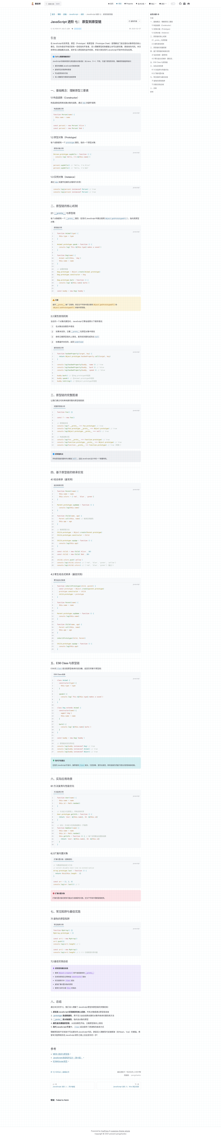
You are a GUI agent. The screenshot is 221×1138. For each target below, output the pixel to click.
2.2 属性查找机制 (158, 44)
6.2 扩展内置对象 (158, 73)
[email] (184, 4)
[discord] (188, 4)
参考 (151, 92)
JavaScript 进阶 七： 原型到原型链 (99, 14)
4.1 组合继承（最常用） (160, 55)
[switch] (173, 3)
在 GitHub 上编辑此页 (61, 1072)
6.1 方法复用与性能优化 (160, 70)
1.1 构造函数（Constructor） (162, 25)
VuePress (105, 1131)
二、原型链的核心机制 (158, 36)
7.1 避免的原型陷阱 (158, 81)
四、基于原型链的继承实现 (160, 51)
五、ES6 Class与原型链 (159, 62)
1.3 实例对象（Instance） (161, 33)
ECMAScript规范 (60, 1061)
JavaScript (73, 14)
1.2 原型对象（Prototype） (161, 29)
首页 (53, 14)
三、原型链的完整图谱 (158, 47)
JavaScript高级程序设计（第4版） (67, 1058)
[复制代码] (137, 114)
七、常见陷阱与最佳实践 (159, 77)
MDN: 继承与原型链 (61, 1054)
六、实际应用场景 (156, 66)
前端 (65, 14)
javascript (77, 29)
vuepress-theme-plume (120, 1131)
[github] (180, 4)
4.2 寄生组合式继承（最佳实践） (163, 59)
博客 (59, 14)
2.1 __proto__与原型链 (159, 40)
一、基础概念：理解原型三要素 (161, 22)
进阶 (82, 14)
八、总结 (153, 88)
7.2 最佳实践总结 (158, 84)
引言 (151, 18)
